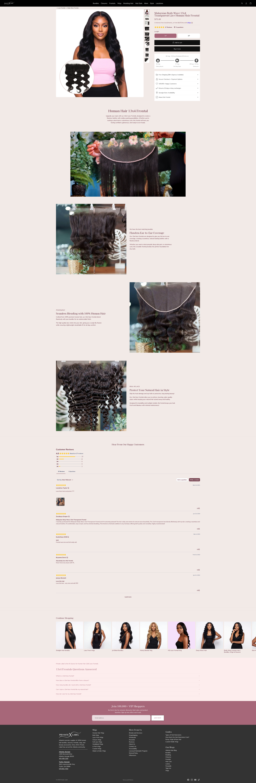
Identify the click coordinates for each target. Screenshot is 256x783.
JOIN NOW (157, 718)
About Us (132, 744)
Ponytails (168, 766)
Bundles (168, 752)
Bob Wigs (95, 735)
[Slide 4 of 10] (147, 28)
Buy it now (177, 49)
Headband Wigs (97, 744)
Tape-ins (168, 768)
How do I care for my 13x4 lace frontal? (68, 694)
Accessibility (133, 748)
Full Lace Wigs (97, 742)
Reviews (131, 742)
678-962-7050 (63, 768)
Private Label (64, 779)
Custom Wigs (96, 748)
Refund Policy (133, 753)
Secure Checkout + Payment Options (170, 79)
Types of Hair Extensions (173, 735)
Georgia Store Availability (167, 93)
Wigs (167, 770)
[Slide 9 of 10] (147, 55)
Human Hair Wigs (98, 733)
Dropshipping (133, 735)
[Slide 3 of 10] (147, 22)
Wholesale (132, 737)
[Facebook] (188, 780)
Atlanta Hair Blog (171, 750)
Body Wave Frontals (73, 8)
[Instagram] (192, 780)
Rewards (132, 739)
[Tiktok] (199, 780)
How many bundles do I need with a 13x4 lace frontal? (73, 685)
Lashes (168, 764)
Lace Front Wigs (97, 737)
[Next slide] (198, 637)
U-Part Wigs (96, 746)
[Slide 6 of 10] (147, 39)
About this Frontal (164, 97)
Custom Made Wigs (172, 741)
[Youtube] (195, 780)
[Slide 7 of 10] (147, 44)
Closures (168, 757)
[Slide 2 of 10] (147, 17)
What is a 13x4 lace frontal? (65, 676)
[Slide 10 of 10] (147, 60)
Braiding (168, 755)
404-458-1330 (63, 758)
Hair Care (169, 761)
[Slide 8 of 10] (147, 49)
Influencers (132, 755)
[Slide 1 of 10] (147, 12)
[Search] (242, 3)
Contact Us (132, 746)
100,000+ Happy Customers (168, 84)
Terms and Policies (128, 780)
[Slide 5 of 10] (147, 33)
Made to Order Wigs (99, 751)
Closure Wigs (96, 739)
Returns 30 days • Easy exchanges (170, 88)
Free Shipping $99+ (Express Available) (171, 75)
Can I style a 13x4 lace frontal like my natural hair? (72, 689)
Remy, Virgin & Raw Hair (173, 739)
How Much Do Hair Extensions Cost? (177, 737)
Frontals (168, 759)
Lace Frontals (62, 8)
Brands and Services (135, 733)
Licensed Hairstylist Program (138, 751)
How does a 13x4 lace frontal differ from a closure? (72, 680)
